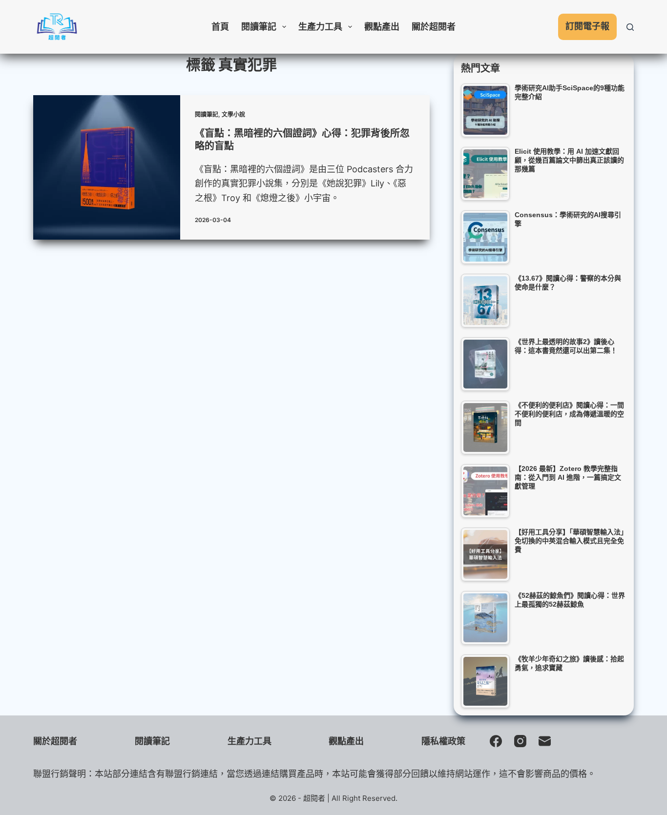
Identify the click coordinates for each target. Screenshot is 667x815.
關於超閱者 (434, 26)
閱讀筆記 (258, 26)
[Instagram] (520, 741)
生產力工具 (320, 26)
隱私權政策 (443, 741)
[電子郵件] (545, 741)
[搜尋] (630, 27)
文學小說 (233, 114)
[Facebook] (496, 741)
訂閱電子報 (587, 26)
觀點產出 (381, 26)
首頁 (220, 26)
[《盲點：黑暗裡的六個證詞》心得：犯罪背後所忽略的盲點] (106, 167)
